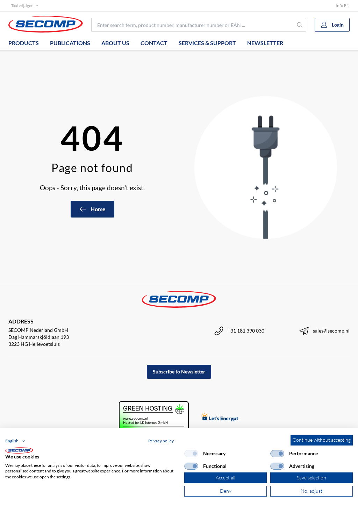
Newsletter (265, 43)
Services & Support (207, 43)
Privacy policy (161, 440)
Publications (70, 43)
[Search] (299, 25)
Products (23, 43)
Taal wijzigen (22, 5)
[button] (15, 441)
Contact (154, 43)
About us (115, 43)
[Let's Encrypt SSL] (219, 417)
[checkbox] (191, 453)
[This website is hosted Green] (154, 417)
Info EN (343, 5)
